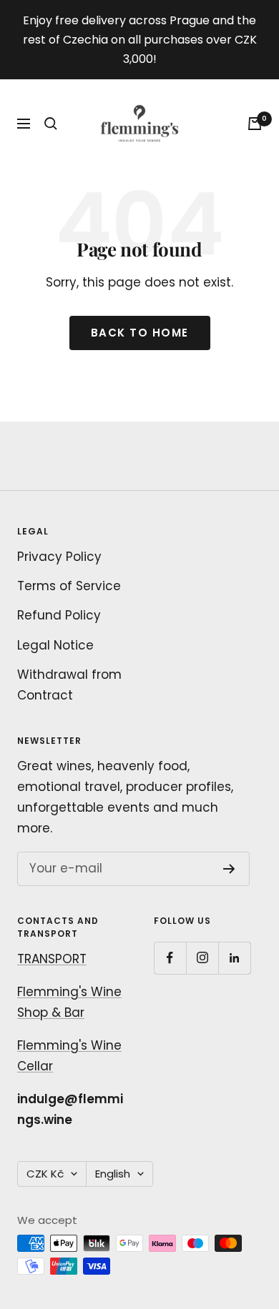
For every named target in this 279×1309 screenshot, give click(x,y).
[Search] (50, 123)
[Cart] (255, 123)
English (112, 1173)
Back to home (140, 332)
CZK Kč (45, 1173)
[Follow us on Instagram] (202, 958)
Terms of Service (69, 585)
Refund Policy (59, 615)
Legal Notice (55, 645)
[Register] (229, 869)
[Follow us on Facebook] (170, 958)
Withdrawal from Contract (69, 685)
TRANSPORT (52, 958)
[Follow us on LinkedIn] (234, 958)
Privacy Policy (59, 556)
